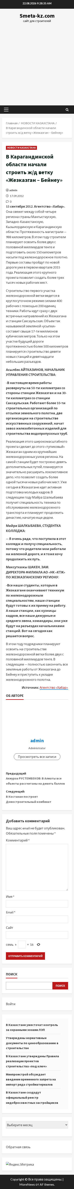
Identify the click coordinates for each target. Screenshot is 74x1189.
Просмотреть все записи (37, 756)
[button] (6, 109)
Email (10, 912)
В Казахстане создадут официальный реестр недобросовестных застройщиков (32, 1097)
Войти (10, 1004)
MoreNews (27, 1184)
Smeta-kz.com (37, 15)
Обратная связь (18, 1147)
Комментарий (18, 840)
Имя (10, 896)
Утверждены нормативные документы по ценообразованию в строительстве (32, 1043)
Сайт (9, 927)
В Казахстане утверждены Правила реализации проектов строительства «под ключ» (32, 1061)
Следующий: (28, 796)
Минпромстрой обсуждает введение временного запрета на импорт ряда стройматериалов (31, 1079)
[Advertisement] (37, 62)
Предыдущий (35, 778)
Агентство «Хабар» (54, 687)
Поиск (11, 974)
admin (13, 190)
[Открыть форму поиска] (67, 110)
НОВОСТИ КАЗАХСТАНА (21, 147)
